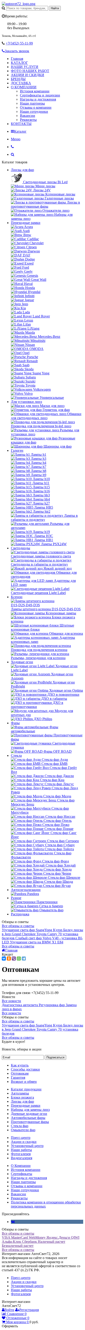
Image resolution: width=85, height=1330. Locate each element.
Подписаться (55, 1057)
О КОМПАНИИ (23, 87)
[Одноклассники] (9, 958)
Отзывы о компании (35, 107)
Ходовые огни (22, 662)
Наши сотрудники (34, 111)
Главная (17, 59)
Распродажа (20, 914)
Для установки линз (26, 402)
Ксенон (16, 597)
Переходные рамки (25, 223)
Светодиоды (20, 548)
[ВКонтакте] (4, 958)
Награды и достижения (38, 99)
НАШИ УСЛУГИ (24, 67)
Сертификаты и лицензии (40, 95)
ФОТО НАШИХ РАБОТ (30, 71)
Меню (15, 139)
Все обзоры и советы (18, 926)
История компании (34, 91)
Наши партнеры (32, 103)
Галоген (17, 450)
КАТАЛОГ (19, 63)
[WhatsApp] (19, 958)
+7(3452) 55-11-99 (19, 43)
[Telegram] (24, 958)
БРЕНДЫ (18, 79)
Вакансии (27, 115)
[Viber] (14, 958)
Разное (16, 898)
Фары (15, 723)
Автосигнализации (26, 890)
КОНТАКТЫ (21, 124)
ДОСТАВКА (21, 83)
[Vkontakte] (13, 1222)
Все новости (11, 1001)
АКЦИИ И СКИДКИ (27, 75)
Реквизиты (28, 120)
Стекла (16, 755)
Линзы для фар (22, 170)
